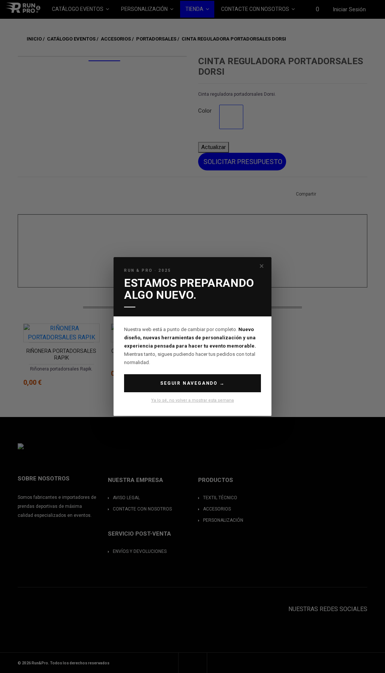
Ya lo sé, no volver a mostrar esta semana (192, 400)
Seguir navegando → (192, 383)
